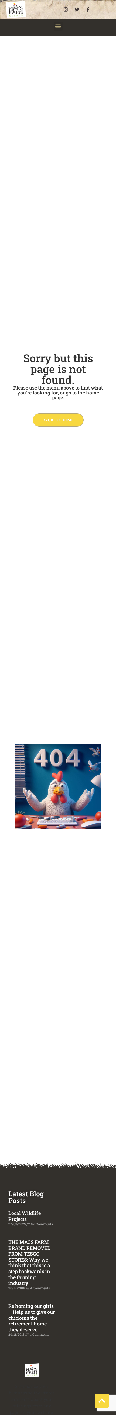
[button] (58, 26)
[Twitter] (77, 9)
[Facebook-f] (88, 9)
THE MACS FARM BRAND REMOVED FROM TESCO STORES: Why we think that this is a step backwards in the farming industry (29, 1262)
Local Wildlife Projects (24, 1216)
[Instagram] (66, 9)
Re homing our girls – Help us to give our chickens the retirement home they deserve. (31, 1317)
